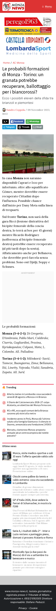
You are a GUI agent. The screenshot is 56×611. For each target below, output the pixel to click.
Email (39, 127)
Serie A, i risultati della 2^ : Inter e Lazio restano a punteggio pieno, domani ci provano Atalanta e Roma (33, 534)
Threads (25, 127)
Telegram (10, 127)
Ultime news (9, 446)
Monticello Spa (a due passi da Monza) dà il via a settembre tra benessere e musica (30, 555)
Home (6, 62)
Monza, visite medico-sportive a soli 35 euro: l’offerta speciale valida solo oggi (33, 456)
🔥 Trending (9, 387)
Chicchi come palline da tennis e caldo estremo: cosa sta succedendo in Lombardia (33, 480)
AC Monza (18, 62)
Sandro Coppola (15, 109)
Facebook (18, 121)
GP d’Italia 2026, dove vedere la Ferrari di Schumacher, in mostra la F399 (32, 503)
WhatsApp (34, 121)
